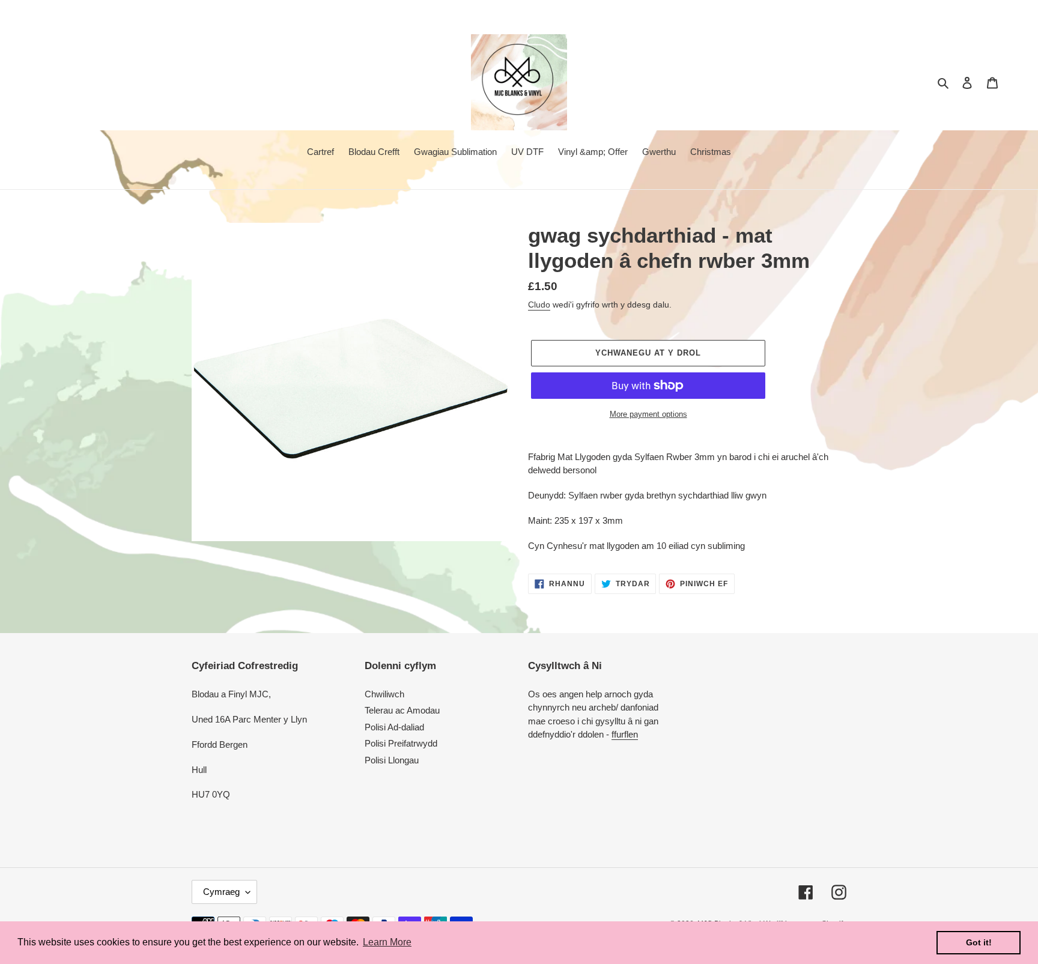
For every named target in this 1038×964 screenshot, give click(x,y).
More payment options (648, 414)
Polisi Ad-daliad (394, 727)
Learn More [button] (387, 942)
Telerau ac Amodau (402, 710)
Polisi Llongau (392, 760)
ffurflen (625, 734)
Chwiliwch (384, 694)
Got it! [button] (979, 942)
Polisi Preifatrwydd (401, 743)
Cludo (539, 304)
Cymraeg (221, 892)
